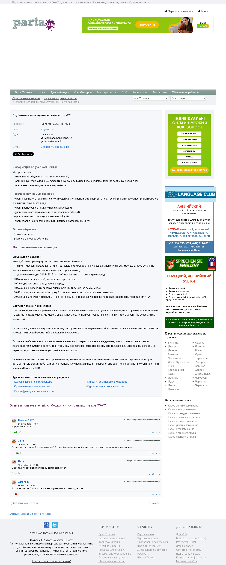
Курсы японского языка (182, 436)
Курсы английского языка (183, 405)
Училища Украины (109, 545)
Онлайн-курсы (83, 92)
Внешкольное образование (115, 553)
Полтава (200, 346)
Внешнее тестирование (112, 538)
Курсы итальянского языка (184, 417)
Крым (171, 373)
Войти (204, 11)
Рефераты (143, 553)
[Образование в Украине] (34, 24)
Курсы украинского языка (183, 425)
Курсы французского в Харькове (34, 391)
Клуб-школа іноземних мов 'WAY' (51, 561)
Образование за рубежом (152, 542)
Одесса (199, 342)
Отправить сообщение (55, 146)
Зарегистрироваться (180, 11)
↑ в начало (153, 503)
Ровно (199, 350)
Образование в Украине (26, 98)
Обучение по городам (188, 549)
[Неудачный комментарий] (20, 432)
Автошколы (160, 92)
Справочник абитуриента (113, 557)
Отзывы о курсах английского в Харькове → (32, 514)
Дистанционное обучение (152, 549)
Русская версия (63, 533)
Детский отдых (60, 92)
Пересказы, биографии (112, 549)
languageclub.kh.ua (189, 250)
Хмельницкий (203, 373)
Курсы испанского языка (182, 421)
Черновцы (201, 385)
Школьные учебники (149, 545)
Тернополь (201, 358)
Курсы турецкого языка (182, 432)
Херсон (199, 369)
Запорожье (175, 358)
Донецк (172, 350)
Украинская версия (41, 533)
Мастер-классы (106, 92)
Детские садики (185, 545)
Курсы (42, 92)
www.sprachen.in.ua (189, 325)
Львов (172, 385)
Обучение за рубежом (185, 92)
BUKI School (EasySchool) (191, 538)
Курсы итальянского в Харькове (107, 381)
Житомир (173, 354)
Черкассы (201, 377)
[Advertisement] (113, 59)
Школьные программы (112, 561)
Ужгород (200, 362)
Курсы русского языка (181, 429)
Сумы (198, 354)
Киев (171, 366)
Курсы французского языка (184, 413)
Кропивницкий (176, 369)
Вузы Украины (23, 92)
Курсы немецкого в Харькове (32, 386)
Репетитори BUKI (186, 542)
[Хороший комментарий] (12, 432)
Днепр (172, 346)
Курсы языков (145, 534)
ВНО (124, 92)
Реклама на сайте (186, 561)
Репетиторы (140, 92)
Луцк (171, 381)
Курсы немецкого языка (182, 409)
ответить (154, 432)
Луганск (173, 377)
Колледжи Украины (110, 542)
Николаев (173, 389)
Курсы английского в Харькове (33, 381)
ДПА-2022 (181, 534)
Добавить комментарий (24, 503)
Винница (173, 342)
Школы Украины (146, 557)
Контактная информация (191, 557)
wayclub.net (48, 129)
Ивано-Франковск (178, 362)
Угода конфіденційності (59, 540)
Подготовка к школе (188, 553)
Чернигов (200, 381)
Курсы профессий (148, 538)
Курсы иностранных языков (60, 98)
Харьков (200, 366)
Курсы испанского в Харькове (105, 386)
